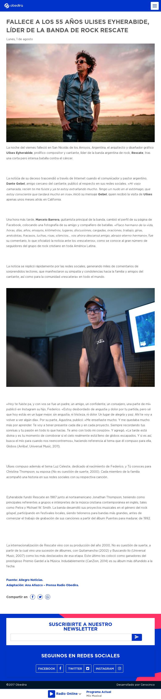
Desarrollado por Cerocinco (136, 685)
